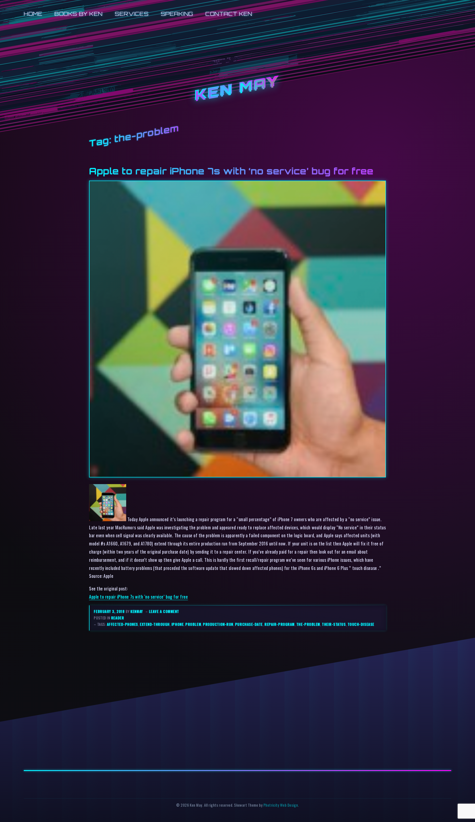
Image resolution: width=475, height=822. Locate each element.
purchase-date (249, 624)
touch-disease (361, 624)
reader (117, 617)
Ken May (237, 88)
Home (33, 13)
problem (193, 624)
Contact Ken (228, 13)
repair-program (279, 624)
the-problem (308, 624)
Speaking (177, 13)
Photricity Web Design (280, 805)
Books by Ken (78, 13)
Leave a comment (164, 611)
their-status (334, 624)
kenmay (136, 611)
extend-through (155, 624)
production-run (218, 624)
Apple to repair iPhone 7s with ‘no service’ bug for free (231, 171)
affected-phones (122, 624)
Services (131, 13)
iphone (177, 624)
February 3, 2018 (109, 611)
